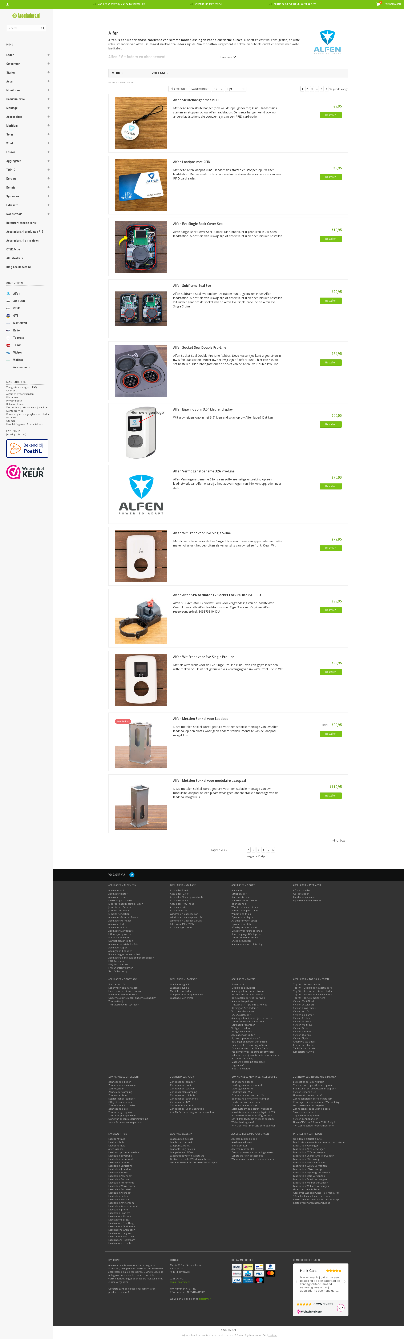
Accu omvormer (179, 910)
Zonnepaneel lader (242, 1081)
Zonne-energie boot (181, 1105)
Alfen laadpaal (116, 1148)
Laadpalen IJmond (118, 1209)
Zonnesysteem (116, 1088)
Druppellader (239, 893)
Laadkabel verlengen (182, 997)
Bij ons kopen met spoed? (245, 1038)
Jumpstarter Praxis (118, 910)
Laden (10, 55)
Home (111, 82)
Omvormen (13, 63)
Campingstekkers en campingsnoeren (252, 1152)
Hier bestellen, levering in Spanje (250, 1044)
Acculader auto (116, 890)
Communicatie (15, 99)
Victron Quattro (302, 1034)
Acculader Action (118, 927)
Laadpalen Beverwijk (120, 1155)
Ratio (16, 330)
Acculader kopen (118, 947)
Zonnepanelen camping (183, 1091)
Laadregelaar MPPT (242, 1088)
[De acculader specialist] (26, 16)
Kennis (10, 187)
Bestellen (330, 115)
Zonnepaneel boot (180, 1085)
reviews (272, 1335)
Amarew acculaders (304, 1041)
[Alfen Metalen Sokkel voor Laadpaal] (141, 741)
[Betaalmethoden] (237, 1266)
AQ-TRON (19, 301)
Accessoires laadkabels (244, 1138)
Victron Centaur (302, 1018)
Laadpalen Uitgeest (119, 1162)
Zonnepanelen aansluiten (122, 1085)
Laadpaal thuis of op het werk (186, 994)
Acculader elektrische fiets (123, 944)
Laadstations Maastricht (121, 1236)
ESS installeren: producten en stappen (314, 1088)
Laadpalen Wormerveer (121, 1185)
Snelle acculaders (241, 940)
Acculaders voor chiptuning (246, 944)
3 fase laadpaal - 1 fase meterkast (311, 1196)
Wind (9, 143)
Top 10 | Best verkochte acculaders (313, 991)
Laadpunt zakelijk (180, 1145)
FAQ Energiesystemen (120, 967)
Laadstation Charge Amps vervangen (313, 1155)
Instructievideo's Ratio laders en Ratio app (316, 1199)
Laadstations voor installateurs (187, 1155)
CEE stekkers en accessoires (247, 1155)
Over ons (11, 390)
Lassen (11, 152)
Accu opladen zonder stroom (247, 991)
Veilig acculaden (240, 1028)
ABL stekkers (14, 258)
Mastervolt (20, 323)
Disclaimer (12, 397)
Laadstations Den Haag (121, 1223)
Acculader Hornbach (120, 920)
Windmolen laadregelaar (184, 913)
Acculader (237, 890)
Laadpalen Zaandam (119, 1179)
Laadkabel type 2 (179, 987)
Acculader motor (118, 893)
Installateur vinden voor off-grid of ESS (253, 1112)
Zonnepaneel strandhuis (184, 1098)
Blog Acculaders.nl (18, 267)
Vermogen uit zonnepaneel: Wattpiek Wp (316, 1102)
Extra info (12, 205)
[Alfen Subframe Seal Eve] (141, 308)
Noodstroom (14, 214)
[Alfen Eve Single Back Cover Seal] (141, 247)
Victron (18, 352)
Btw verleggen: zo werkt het (124, 954)
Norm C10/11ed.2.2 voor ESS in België (314, 1122)
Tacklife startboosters (305, 1048)
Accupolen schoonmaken (122, 994)
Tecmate (18, 337)
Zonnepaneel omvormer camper (250, 1098)
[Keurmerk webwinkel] (32, 472)
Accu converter (178, 907)
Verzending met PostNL (209, 4)
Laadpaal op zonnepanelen (123, 1152)
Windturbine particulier (244, 910)
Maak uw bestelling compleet (247, 1061)
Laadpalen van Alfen (181, 1152)
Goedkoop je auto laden (306, 1189)
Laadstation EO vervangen (307, 1159)
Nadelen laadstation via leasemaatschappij (194, 1162)
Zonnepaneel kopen (119, 1081)
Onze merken (14, 283)
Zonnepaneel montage (244, 1105)
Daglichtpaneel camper (121, 1098)
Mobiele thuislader (180, 991)
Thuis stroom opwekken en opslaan (313, 1085)
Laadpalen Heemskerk (121, 1159)
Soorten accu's (116, 984)
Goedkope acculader (243, 987)
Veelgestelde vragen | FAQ (21, 387)
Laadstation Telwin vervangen (310, 1179)
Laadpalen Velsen (118, 1172)
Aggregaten (13, 161)
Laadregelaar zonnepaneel (246, 1085)
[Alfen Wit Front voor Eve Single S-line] (141, 556)
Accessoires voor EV (242, 1148)
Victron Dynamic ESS (304, 1091)
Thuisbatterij (115, 1001)
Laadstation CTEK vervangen (309, 1152)
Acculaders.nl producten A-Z (24, 231)
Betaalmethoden (15, 404)
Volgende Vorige (339, 88)
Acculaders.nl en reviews (22, 240)
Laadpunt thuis (116, 1138)
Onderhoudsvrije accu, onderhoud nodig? (131, 997)
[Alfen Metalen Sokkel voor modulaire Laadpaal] (141, 803)
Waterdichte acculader (244, 900)
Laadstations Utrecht (120, 1243)
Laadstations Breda (119, 1219)
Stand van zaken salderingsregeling (128, 1118)
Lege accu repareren (243, 1024)
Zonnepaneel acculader (121, 1105)
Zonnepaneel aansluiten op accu (311, 1108)
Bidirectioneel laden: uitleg (308, 1081)
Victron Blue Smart (303, 1014)
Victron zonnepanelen (305, 1118)
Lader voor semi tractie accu (124, 991)
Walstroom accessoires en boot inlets (252, 1159)
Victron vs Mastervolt (243, 1011)
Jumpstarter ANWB (303, 1051)
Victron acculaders (303, 1004)
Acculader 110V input (182, 903)
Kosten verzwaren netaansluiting (311, 1202)
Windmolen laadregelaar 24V (186, 920)
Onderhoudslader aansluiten (247, 1021)
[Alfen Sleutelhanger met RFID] (141, 123)
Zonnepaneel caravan (182, 1088)
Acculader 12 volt (179, 893)
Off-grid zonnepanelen (121, 1102)
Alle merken (178, 88)
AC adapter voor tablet (244, 927)
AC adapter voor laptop (244, 920)
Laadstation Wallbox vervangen (310, 1182)
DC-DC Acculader (241, 1014)
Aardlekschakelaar (241, 1142)
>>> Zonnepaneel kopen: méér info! (313, 1125)
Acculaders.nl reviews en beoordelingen (131, 957)
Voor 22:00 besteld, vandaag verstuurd (121, 4)
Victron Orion (300, 1028)
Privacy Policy (14, 400)
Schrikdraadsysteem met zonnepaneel (253, 1118)
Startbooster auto (241, 897)
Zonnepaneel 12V (180, 1102)
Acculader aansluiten (243, 1034)
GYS (16, 315)
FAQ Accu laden (117, 961)
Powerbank (237, 984)
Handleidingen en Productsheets (24, 424)
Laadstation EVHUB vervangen (310, 1165)
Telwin (17, 345)
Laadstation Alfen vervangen (309, 1148)
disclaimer (205, 1298)
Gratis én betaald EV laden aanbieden (191, 1159)
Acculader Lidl (116, 923)
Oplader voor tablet (242, 923)
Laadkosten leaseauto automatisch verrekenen (319, 1142)
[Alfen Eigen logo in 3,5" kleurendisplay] (141, 432)
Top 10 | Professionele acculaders (312, 994)
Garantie (11, 417)
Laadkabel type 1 (179, 984)
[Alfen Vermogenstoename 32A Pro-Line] (141, 494)
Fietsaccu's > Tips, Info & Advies (249, 1004)
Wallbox (18, 360)
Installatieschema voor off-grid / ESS (251, 1115)
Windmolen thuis (241, 913)
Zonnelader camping (120, 1091)
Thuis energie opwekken (122, 1115)
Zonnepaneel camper (182, 1081)
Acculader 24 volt (179, 900)
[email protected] (180, 1281)
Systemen (12, 196)
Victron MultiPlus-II (303, 1001)
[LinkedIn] (132, 875)
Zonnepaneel (239, 903)
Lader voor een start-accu (123, 987)
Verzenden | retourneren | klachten (27, 407)
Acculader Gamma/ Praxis (123, 917)
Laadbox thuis (116, 1142)
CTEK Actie (13, 249)
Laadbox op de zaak (181, 1142)
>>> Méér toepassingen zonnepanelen (192, 1112)
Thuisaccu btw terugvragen (123, 1004)
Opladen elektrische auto (307, 1138)
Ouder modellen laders (244, 937)
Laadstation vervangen (306, 1145)
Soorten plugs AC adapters (246, 934)
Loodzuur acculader (304, 897)
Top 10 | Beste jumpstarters (309, 997)
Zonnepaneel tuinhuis (182, 1095)
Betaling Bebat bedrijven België (249, 1041)
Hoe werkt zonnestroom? (307, 1095)
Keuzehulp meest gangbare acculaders (28, 414)
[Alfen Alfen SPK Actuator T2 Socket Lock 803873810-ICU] (141, 618)
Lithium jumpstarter (119, 934)
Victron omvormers (304, 1007)
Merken (121, 82)
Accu (9, 81)
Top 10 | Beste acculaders (308, 984)
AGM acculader (301, 890)
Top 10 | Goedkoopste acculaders (312, 987)
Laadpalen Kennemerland (123, 1206)
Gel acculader (301, 893)
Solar (9, 134)
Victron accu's (301, 1011)
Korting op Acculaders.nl (245, 1007)
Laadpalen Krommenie (121, 1182)
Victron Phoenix (302, 1031)
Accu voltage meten (181, 927)
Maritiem (12, 125)
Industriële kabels (241, 1068)
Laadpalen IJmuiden (119, 1169)
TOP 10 (10, 170)
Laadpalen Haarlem (119, 1212)
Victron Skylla (300, 1038)
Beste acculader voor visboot (247, 994)
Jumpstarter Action (119, 913)
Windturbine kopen (119, 937)
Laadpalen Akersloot (119, 1192)
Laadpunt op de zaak (181, 1138)
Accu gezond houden (120, 950)
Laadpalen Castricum (120, 1165)
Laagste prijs (199, 88)
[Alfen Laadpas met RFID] (141, 185)
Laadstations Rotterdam (121, 1239)
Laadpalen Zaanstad (119, 1189)
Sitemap (11, 420)
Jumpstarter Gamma (120, 907)
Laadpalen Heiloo (118, 1196)
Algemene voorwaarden (20, 393)
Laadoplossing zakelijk (182, 1148)
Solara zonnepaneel (304, 1112)
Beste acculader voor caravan (248, 997)
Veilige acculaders (241, 1031)
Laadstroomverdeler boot (246, 1102)
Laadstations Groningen (121, 1229)
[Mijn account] (7, 3)
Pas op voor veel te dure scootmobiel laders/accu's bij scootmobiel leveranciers (255, 1053)
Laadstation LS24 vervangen (308, 1169)
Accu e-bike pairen (242, 1001)
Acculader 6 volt (179, 890)
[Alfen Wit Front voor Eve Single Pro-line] (141, 680)
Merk (116, 73)
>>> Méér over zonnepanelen (125, 1122)
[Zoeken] (42, 26)
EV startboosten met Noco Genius (250, 1048)
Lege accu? (237, 1065)
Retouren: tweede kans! (21, 223)
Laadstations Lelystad (120, 1233)
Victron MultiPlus (302, 1024)
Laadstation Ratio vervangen (309, 1175)
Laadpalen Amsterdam (121, 1202)
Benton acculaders (303, 1044)
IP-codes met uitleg (242, 1058)
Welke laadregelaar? (242, 1122)
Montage (12, 108)
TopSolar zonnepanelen (306, 1115)
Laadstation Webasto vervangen (311, 1185)
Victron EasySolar (302, 1021)
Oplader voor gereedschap (246, 930)
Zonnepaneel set (118, 1108)
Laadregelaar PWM (241, 1091)
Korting (11, 178)
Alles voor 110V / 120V (182, 923)
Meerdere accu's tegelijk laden (125, 903)
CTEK (16, 308)
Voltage (159, 73)
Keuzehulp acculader (120, 900)
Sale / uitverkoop (118, 971)
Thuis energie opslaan (120, 1112)
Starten (11, 72)
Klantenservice (14, 410)
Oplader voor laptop (242, 917)
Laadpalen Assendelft (120, 1175)
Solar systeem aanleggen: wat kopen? (252, 1108)
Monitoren (13, 90)
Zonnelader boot (118, 1095)
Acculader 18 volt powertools (186, 897)
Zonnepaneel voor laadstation (187, 1108)
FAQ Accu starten (118, 964)
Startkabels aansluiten (120, 940)
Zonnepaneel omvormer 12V (247, 1095)
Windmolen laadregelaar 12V (186, 917)
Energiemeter (239, 1145)
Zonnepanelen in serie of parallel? (312, 1098)
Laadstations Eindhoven (121, 1226)
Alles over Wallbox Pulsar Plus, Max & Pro (316, 1192)
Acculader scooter (118, 897)
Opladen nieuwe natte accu (308, 900)
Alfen (16, 293)
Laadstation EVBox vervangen (309, 1162)
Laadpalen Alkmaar (119, 1199)
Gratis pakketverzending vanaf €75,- (296, 4)
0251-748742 (13, 430)
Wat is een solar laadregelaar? (309, 1105)
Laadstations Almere (119, 1216)
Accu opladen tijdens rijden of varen (251, 1018)
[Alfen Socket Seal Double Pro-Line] (141, 370)
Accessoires (14, 116)
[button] (48, 55)
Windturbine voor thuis (244, 907)
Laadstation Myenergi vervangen (311, 1172)
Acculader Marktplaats (120, 930)
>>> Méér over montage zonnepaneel (253, 1125)
